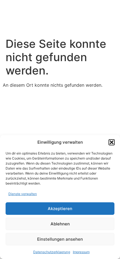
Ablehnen (60, 223)
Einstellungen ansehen (60, 239)
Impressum (81, 252)
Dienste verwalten (22, 194)
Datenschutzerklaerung (51, 252)
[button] (111, 142)
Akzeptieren (60, 208)
